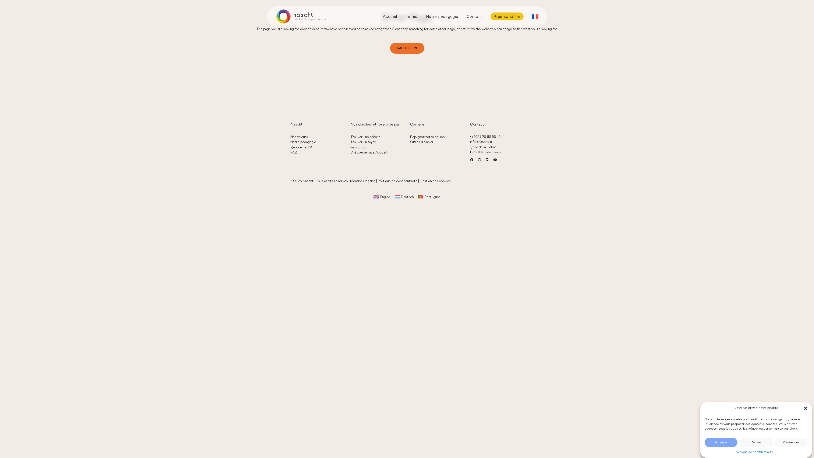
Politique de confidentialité (754, 452)
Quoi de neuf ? (301, 147)
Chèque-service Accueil (368, 152)
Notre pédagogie (303, 142)
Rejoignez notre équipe (427, 137)
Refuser (756, 442)
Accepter (721, 442)
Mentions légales (362, 181)
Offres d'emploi (421, 142)
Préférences (791, 442)
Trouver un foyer (363, 142)
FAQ (293, 152)
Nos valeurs (299, 137)
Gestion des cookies (435, 181)
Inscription (358, 147)
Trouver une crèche (365, 137)
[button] (805, 408)
